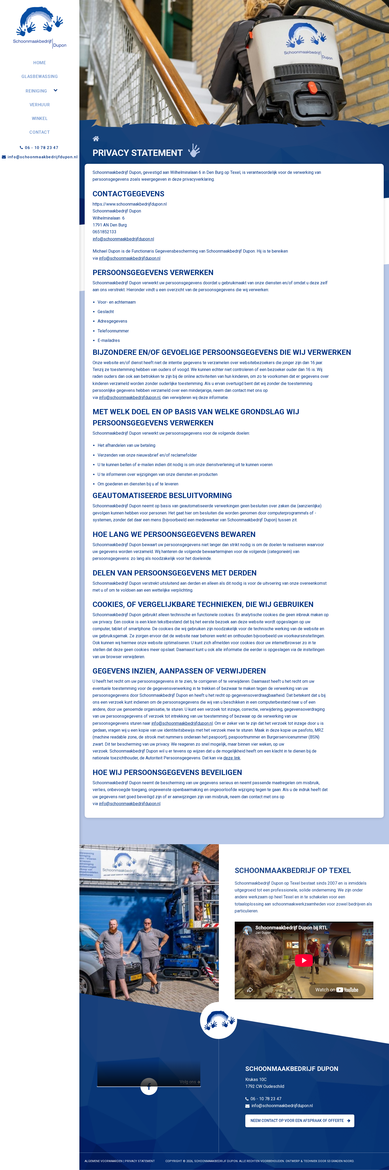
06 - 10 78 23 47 (42, 147)
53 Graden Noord (340, 1161)
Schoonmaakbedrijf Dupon (216, 1161)
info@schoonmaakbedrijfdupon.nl (43, 157)
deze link (231, 757)
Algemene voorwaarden (104, 1161)
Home (39, 62)
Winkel (40, 118)
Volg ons (188, 1082)
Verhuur (40, 104)
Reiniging (36, 91)
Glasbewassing (39, 76)
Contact (39, 132)
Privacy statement (140, 1161)
